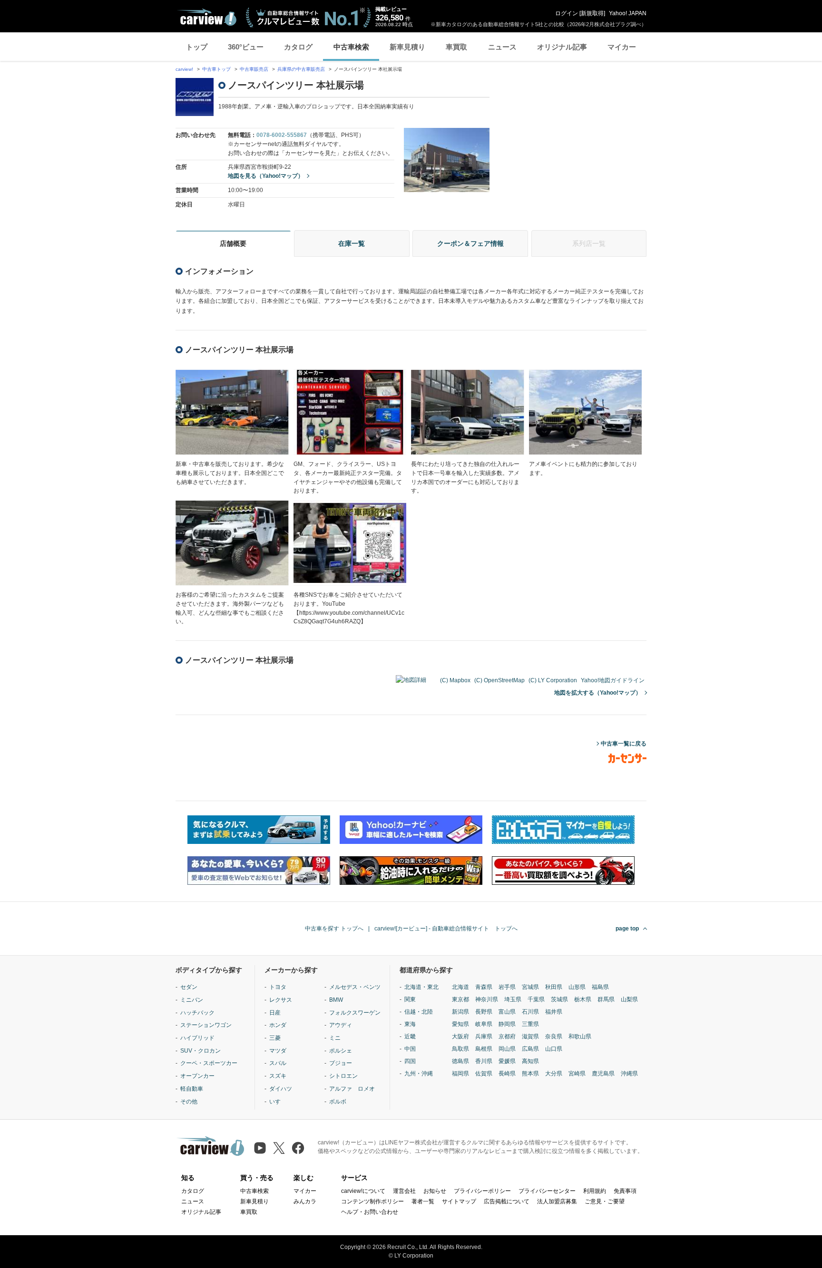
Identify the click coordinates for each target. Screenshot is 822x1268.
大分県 (553, 1073)
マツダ (277, 1050)
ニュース (502, 47)
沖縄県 (629, 1073)
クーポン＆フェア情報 (470, 243)
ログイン (566, 13)
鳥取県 (460, 1048)
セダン (188, 987)
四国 (410, 1061)
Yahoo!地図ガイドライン (613, 680)
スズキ (277, 1076)
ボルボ (337, 1101)
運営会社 (404, 1191)
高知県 (530, 1061)
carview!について (363, 1191)
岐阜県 (483, 1024)
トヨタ (277, 987)
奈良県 (553, 1036)
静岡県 (507, 1024)
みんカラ (305, 1201)
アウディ (340, 1025)
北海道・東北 (421, 987)
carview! (184, 69)
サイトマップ (459, 1201)
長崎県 (507, 1073)
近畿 (410, 1036)
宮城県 (530, 987)
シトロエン (343, 1076)
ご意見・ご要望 (605, 1201)
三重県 (530, 1024)
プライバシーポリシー (482, 1191)
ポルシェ (340, 1050)
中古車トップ (216, 69)
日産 (275, 1012)
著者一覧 (422, 1201)
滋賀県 (530, 1036)
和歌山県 (579, 1036)
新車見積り (407, 47)
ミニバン (191, 1000)
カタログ (298, 47)
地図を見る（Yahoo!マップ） (265, 176)
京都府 (507, 1036)
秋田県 (553, 987)
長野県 (483, 1011)
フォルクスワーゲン (355, 1012)
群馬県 (606, 999)
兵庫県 (483, 1036)
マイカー (621, 47)
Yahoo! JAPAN (627, 13)
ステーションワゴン (206, 1025)
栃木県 (582, 999)
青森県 (483, 987)
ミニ (335, 1038)
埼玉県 (512, 999)
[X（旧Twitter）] (279, 1148)
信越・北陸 (418, 1011)
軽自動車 (191, 1088)
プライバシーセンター (547, 1191)
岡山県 (507, 1048)
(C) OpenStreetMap (499, 680)
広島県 (530, 1048)
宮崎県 (577, 1073)
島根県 (483, 1048)
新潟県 (460, 1011)
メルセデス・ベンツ (355, 987)
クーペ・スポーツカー (208, 1063)
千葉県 (536, 999)
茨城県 (559, 999)
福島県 (600, 987)
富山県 (507, 1011)
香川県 (483, 1061)
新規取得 (592, 13)
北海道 (460, 987)
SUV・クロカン (200, 1050)
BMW (336, 1000)
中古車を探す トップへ (334, 928)
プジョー (340, 1063)
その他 (188, 1101)
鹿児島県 (603, 1073)
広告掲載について (506, 1201)
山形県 (577, 987)
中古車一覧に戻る (623, 743)
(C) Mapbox (455, 680)
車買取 (456, 47)
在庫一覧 (351, 243)
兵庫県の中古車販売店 (301, 69)
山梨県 (629, 999)
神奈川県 (486, 999)
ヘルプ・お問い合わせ (369, 1212)
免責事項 (625, 1191)
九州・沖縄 (418, 1073)
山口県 (553, 1048)
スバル (277, 1063)
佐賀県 (483, 1073)
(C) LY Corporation (552, 680)
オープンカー (197, 1076)
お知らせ (434, 1191)
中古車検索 (351, 47)
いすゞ (277, 1101)
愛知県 (460, 1024)
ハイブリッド (197, 1038)
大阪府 (460, 1036)
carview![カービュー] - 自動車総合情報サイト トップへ (446, 928)
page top (627, 928)
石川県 (530, 1011)
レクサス (280, 1000)
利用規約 (594, 1191)
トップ (196, 47)
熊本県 (530, 1073)
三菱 (275, 1038)
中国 (410, 1048)
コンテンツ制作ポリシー (372, 1201)
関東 (410, 999)
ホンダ (277, 1025)
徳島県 (460, 1061)
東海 (410, 1024)
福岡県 (460, 1073)
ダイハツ (280, 1088)
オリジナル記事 (562, 47)
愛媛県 (507, 1061)
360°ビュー (246, 47)
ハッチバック (197, 1012)
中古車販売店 (254, 69)
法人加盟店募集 (557, 1201)
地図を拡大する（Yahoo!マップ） (597, 692)
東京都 (460, 999)
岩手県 (507, 987)
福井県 (553, 1011)
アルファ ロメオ (352, 1088)
